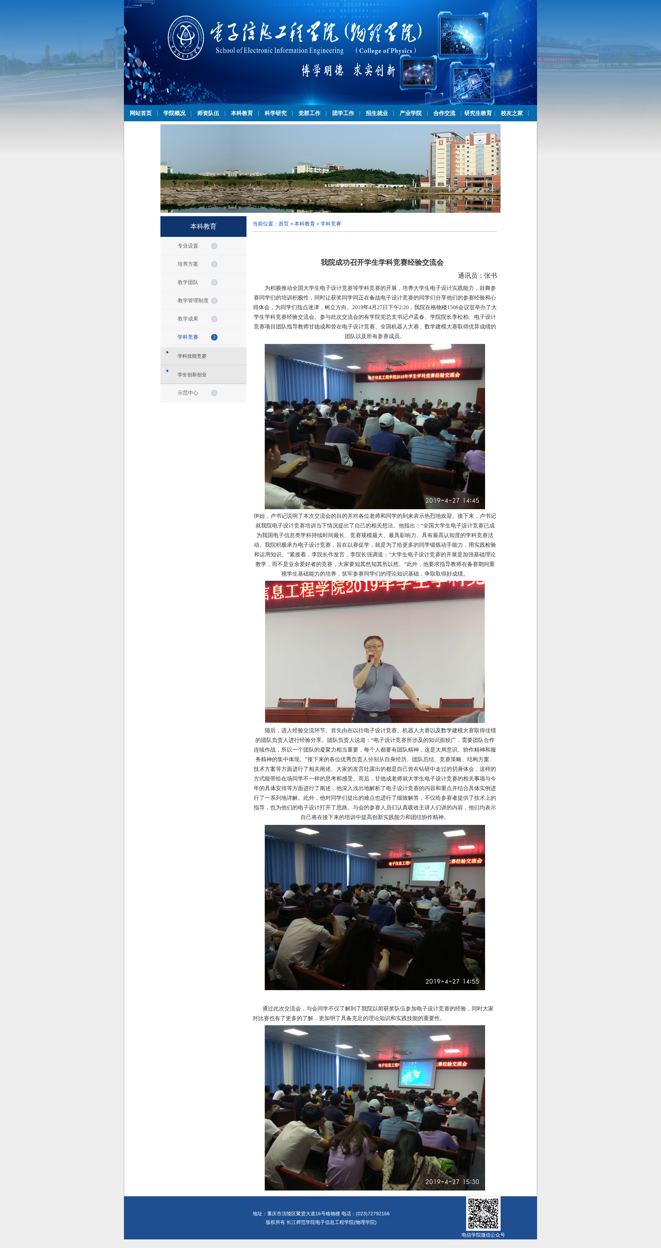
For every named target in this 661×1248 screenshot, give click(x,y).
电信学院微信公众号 (483, 1235)
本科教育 (304, 224)
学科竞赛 (331, 224)
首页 (284, 224)
